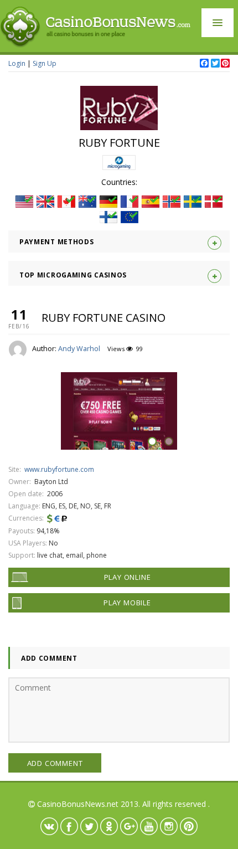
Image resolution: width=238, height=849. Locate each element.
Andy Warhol (79, 348)
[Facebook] (204, 64)
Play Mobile (127, 603)
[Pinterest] (225, 64)
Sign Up (44, 63)
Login (16, 63)
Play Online (127, 577)
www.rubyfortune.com (59, 469)
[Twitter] (215, 64)
